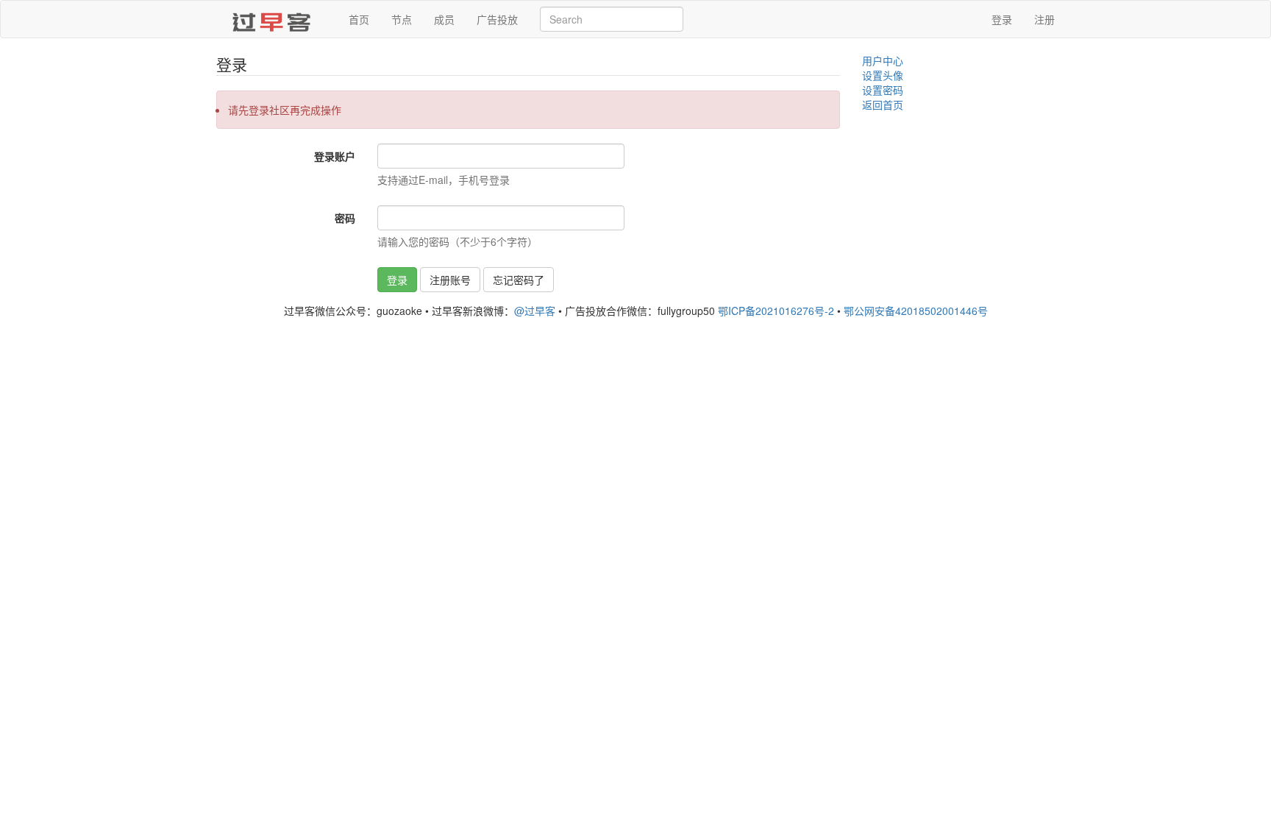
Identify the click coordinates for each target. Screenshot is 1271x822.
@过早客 (534, 310)
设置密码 (882, 89)
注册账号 (450, 279)
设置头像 (882, 75)
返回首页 (882, 104)
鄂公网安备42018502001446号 (916, 310)
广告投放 (497, 19)
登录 (1001, 19)
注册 (1044, 19)
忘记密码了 (518, 279)
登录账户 (334, 156)
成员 (444, 19)
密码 (345, 217)
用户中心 (882, 60)
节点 (401, 19)
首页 (359, 19)
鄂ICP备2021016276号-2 (776, 310)
